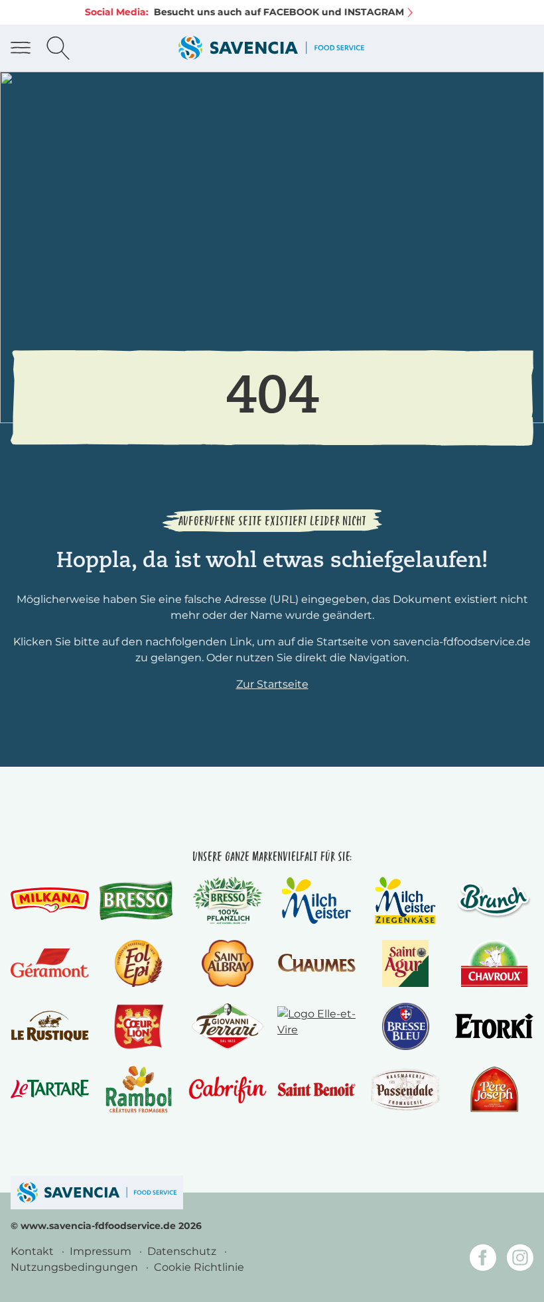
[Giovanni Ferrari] (227, 1026)
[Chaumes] (316, 963)
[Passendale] (405, 1089)
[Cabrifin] (227, 1089)
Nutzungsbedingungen (76, 1267)
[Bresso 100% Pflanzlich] (228, 900)
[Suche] (58, 48)
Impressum (102, 1251)
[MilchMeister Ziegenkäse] (405, 900)
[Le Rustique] (50, 1026)
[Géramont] (50, 963)
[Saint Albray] (227, 963)
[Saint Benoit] (316, 1089)
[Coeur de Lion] (138, 1026)
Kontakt (33, 1251)
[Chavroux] (494, 963)
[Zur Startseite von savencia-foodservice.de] (271, 48)
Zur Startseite (272, 684)
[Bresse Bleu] (405, 1026)
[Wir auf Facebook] (483, 1259)
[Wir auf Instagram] (520, 1259)
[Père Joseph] (494, 1089)
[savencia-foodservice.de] (96, 1192)
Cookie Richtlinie (199, 1267)
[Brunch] (494, 900)
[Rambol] (138, 1089)
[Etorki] (494, 1025)
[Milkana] (50, 900)
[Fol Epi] (139, 963)
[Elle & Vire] (316, 1026)
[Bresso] (139, 900)
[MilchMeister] (316, 900)
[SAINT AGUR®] (405, 963)
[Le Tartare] (50, 1089)
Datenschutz (183, 1251)
